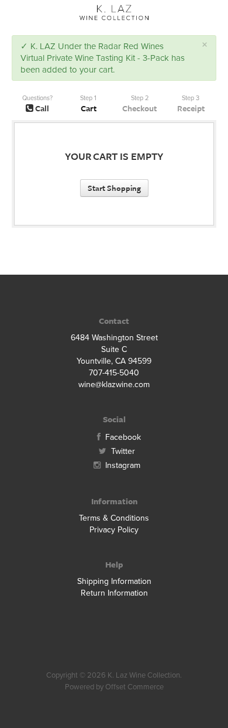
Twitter (122, 451)
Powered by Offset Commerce (114, 687)
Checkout (139, 108)
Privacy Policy (114, 530)
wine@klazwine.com (114, 384)
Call (41, 108)
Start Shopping (114, 188)
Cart (88, 108)
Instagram (121, 465)
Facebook (122, 437)
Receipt (191, 108)
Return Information (114, 593)
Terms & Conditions (114, 518)
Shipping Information (114, 581)
